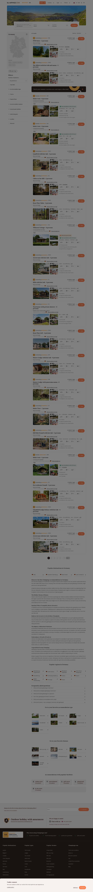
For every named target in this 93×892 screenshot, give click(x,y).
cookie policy (10, 887)
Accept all (82, 887)
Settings (75, 887)
